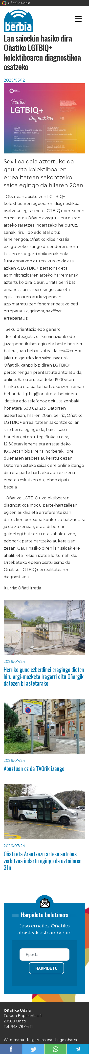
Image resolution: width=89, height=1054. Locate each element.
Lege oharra (66, 1040)
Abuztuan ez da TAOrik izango (34, 768)
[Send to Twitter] (33, 1048)
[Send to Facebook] (11, 1048)
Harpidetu (46, 968)
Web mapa (14, 1040)
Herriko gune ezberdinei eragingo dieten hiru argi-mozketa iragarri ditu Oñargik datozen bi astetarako (44, 676)
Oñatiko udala (18, 3)
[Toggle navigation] (78, 19)
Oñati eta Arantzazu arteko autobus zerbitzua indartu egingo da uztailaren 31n (43, 861)
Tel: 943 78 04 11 (18, 1026)
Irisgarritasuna (39, 1040)
